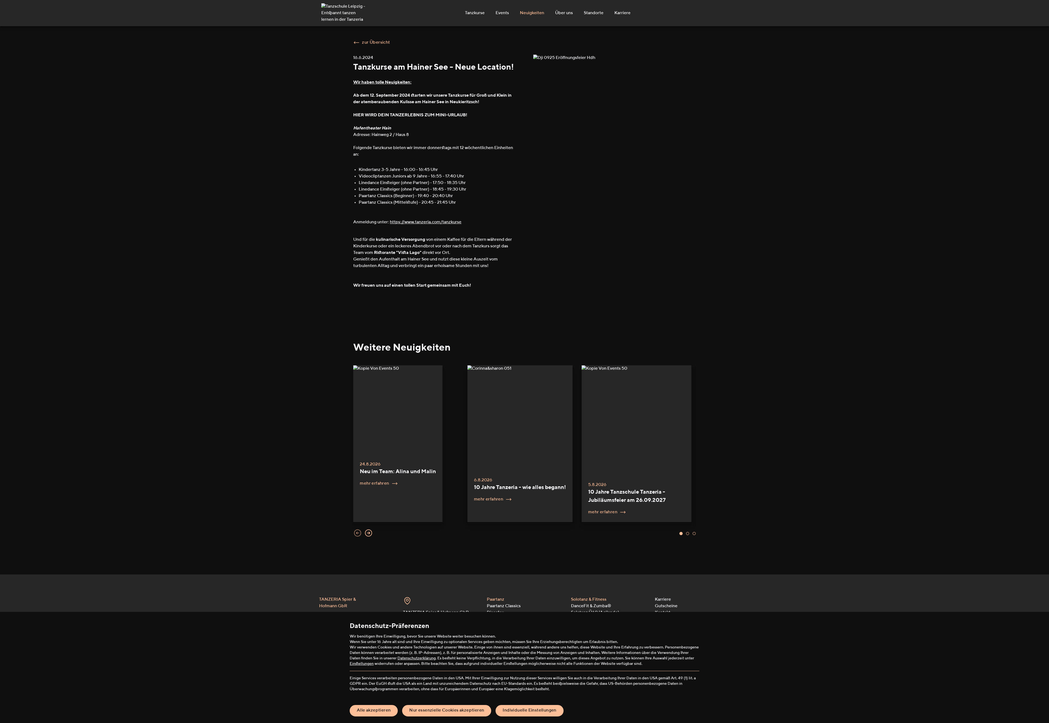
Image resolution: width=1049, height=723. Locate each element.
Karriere (622, 13)
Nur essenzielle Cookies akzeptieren (446, 710)
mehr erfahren (374, 483)
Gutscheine (666, 606)
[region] (524, 451)
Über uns (564, 13)
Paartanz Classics (504, 606)
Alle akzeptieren (374, 710)
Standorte (593, 13)
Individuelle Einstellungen (529, 710)
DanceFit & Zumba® (591, 606)
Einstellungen (362, 664)
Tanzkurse (475, 13)
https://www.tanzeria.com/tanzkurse (425, 222)
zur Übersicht (376, 42)
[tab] (681, 533)
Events (502, 13)
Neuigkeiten (532, 13)
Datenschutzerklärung (416, 658)
